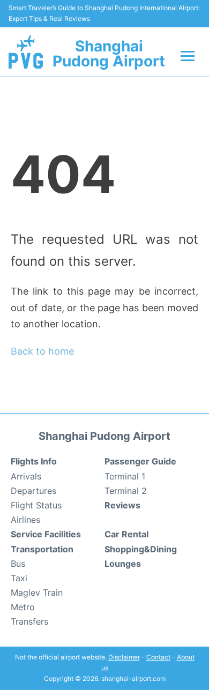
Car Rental (126, 534)
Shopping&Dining (140, 549)
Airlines (25, 519)
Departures (33, 490)
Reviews (122, 505)
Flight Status (36, 505)
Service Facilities (46, 534)
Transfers (29, 621)
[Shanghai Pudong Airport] (26, 52)
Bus (18, 563)
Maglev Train (37, 592)
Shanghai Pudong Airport (109, 54)
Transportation (42, 549)
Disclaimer (124, 657)
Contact (158, 657)
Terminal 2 (125, 490)
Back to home (42, 351)
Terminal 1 (124, 476)
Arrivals (26, 476)
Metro (23, 607)
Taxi (19, 578)
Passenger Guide (140, 461)
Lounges (122, 563)
